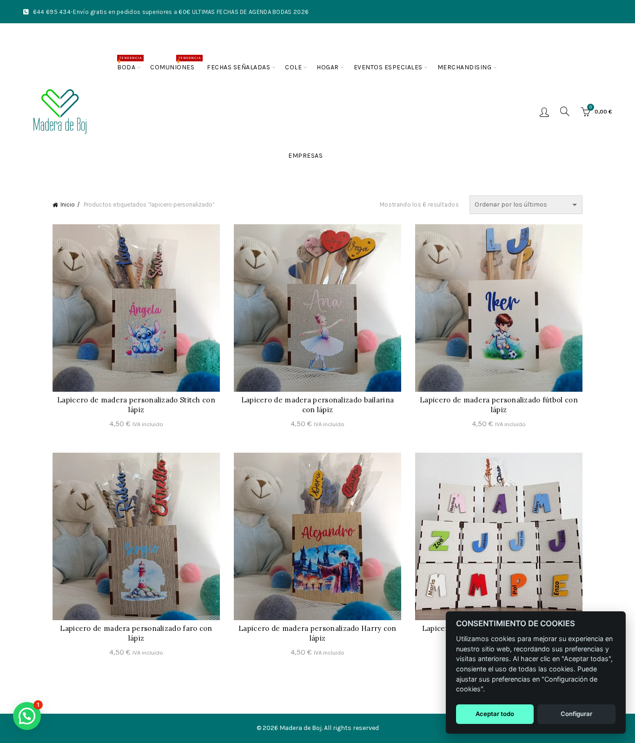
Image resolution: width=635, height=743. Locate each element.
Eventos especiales (388, 67)
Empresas (305, 156)
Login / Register (544, 112)
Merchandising (464, 67)
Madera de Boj (300, 728)
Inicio (67, 204)
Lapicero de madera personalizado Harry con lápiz (317, 633)
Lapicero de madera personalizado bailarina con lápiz (317, 404)
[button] (27, 716)
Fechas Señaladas (238, 67)
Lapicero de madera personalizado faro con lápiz (136, 633)
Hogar (328, 67)
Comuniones (175, 63)
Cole (293, 67)
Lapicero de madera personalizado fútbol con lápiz (499, 404)
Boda (129, 63)
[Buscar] (564, 111)
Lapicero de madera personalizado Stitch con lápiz (136, 404)
